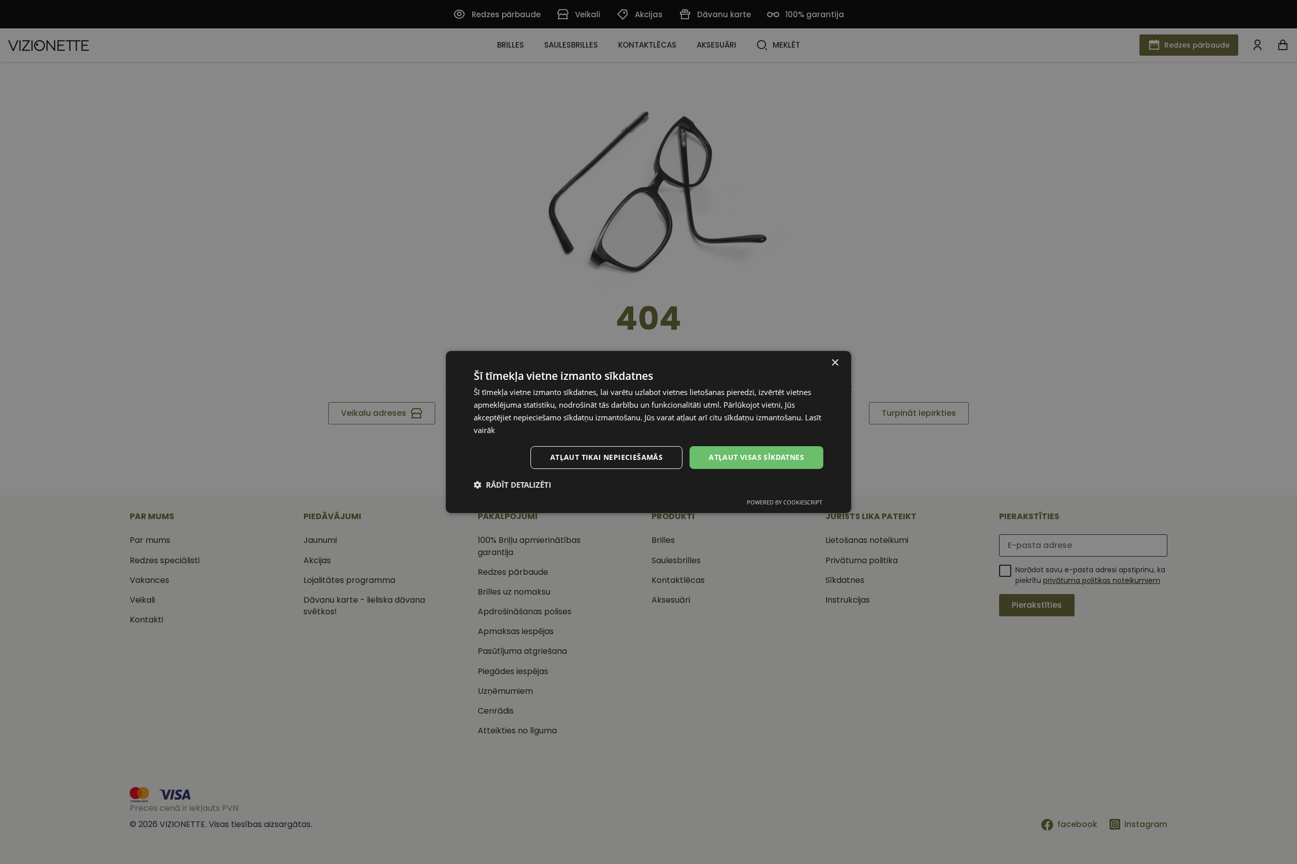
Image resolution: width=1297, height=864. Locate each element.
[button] (512, 484)
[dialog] (648, 432)
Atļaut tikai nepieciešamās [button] (606, 457)
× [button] (834, 363)
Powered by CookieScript (784, 502)
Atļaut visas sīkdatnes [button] (756, 457)
